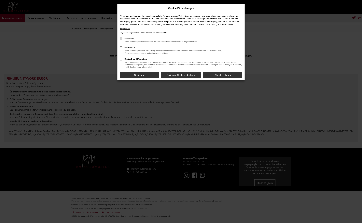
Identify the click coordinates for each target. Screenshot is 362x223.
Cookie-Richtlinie (225, 24)
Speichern (139, 75)
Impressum (125, 28)
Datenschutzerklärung (207, 24)
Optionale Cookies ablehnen (181, 75)
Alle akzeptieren (223, 75)
